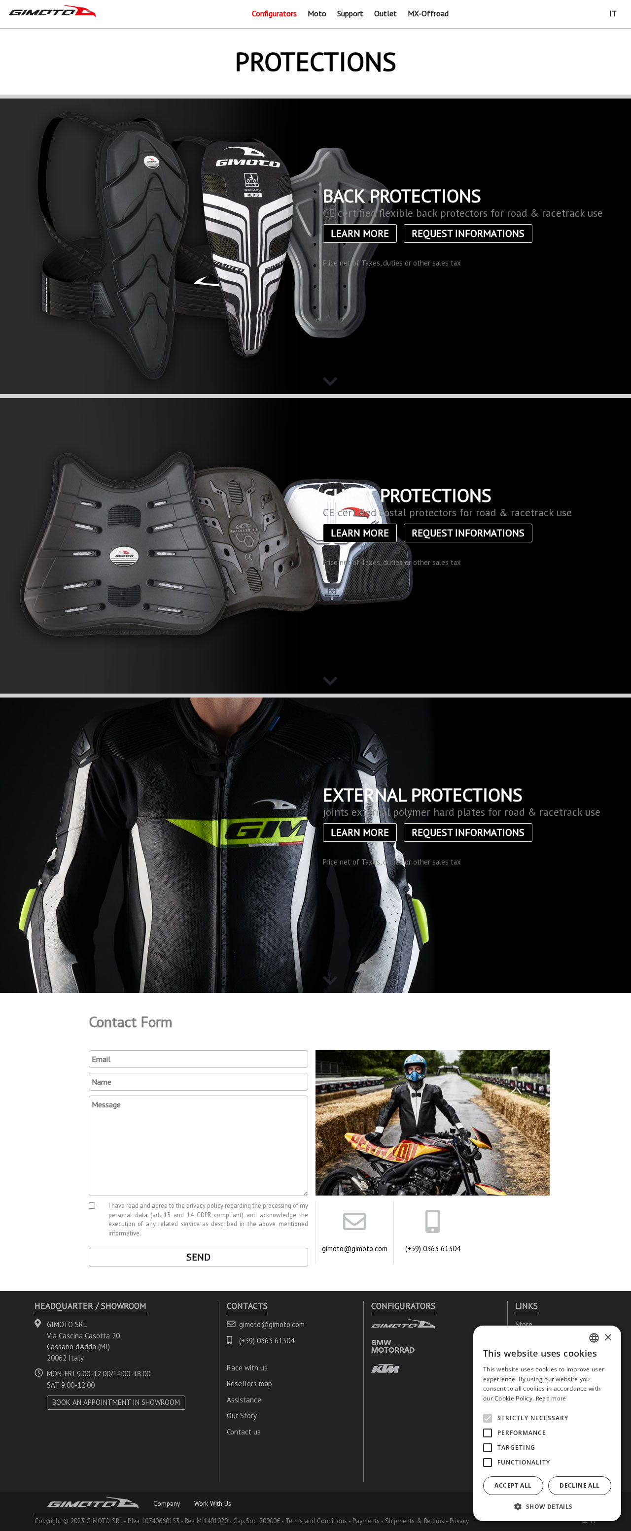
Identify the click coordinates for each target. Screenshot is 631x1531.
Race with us (247, 1367)
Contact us (244, 1431)
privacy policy (204, 1205)
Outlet (385, 13)
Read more (551, 1398)
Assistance (244, 1399)
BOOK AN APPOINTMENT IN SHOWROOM (116, 1402)
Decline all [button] (579, 1485)
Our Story (242, 1415)
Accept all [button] (512, 1485)
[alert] (547, 1423)
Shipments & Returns (414, 1520)
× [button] (607, 1337)
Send (198, 1257)
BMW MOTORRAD (393, 1346)
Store (523, 1324)
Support (350, 13)
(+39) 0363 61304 (432, 1248)
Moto (317, 13)
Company (166, 1503)
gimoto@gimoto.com (354, 1248)
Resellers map (249, 1383)
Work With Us (212, 1503)
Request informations (468, 233)
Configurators (274, 13)
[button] (547, 1506)
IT (613, 13)
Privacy (459, 1520)
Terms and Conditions (316, 1520)
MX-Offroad (428, 13)
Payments (366, 1520)
